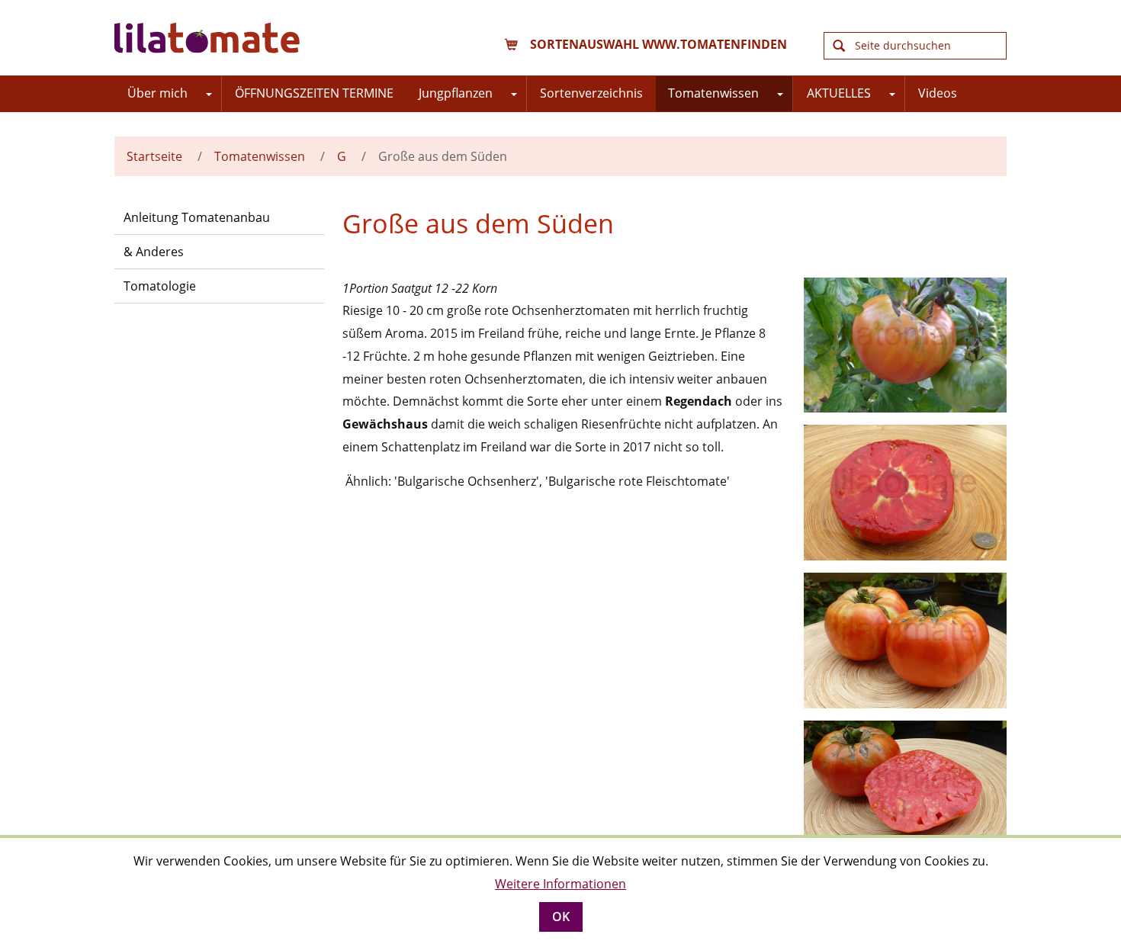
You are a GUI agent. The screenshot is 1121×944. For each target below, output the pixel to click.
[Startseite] (209, 37)
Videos (937, 93)
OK (561, 916)
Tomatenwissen (713, 93)
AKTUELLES (839, 93)
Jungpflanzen (456, 93)
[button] (209, 93)
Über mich (157, 93)
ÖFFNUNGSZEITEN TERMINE (314, 93)
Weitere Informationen (560, 883)
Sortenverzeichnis (591, 93)
